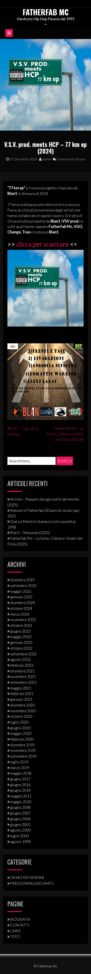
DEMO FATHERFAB (27, 877)
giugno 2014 (20, 790)
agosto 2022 (20, 659)
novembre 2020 (23, 710)
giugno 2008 (20, 807)
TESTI (15, 936)
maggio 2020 (20, 733)
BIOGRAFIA (20, 919)
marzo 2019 (19, 767)
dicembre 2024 (22, 602)
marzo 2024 (19, 614)
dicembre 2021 (22, 671)
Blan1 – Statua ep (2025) (30, 532)
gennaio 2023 (21, 642)
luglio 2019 (19, 762)
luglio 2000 (19, 835)
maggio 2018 (20, 773)
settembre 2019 (23, 756)
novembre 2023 (23, 619)
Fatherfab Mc (46, 11)
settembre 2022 (23, 654)
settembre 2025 (23, 585)
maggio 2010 (20, 801)
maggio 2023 (20, 636)
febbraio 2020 (21, 739)
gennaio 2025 (21, 596)
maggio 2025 (20, 591)
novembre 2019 (23, 750)
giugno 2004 (20, 818)
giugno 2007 (20, 813)
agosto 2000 (20, 830)
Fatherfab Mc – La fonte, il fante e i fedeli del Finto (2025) (65, 434)
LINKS (15, 930)
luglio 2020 (19, 722)
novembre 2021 (23, 676)
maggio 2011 (20, 796)
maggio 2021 (20, 688)
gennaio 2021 (21, 699)
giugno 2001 (20, 824)
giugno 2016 (20, 784)
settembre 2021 (23, 682)
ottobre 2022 (21, 648)
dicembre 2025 (22, 579)
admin (46, 159)
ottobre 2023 (21, 625)
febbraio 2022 (21, 665)
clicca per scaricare (42, 244)
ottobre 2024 (21, 608)
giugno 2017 (20, 779)
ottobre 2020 (21, 716)
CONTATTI (19, 925)
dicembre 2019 (22, 744)
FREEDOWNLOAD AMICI (32, 883)
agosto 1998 (20, 841)
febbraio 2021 (21, 693)
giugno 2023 (20, 631)
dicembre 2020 (22, 705)
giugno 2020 (20, 727)
